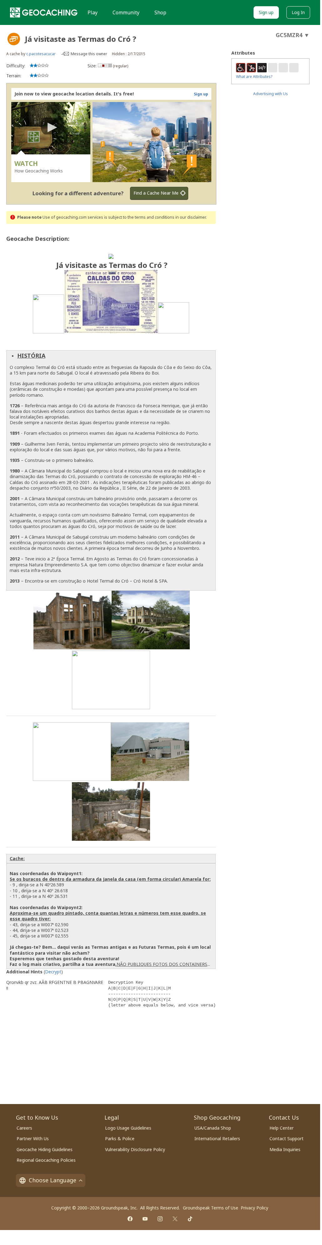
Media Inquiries (284, 1149)
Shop (160, 12)
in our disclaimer (190, 217)
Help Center (281, 1128)
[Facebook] (130, 1218)
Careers (24, 1128)
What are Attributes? (254, 76)
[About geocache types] (13, 38)
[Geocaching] (44, 12)
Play (93, 12)
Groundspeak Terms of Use (210, 1208)
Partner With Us (33, 1138)
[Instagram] (160, 1218)
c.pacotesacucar (41, 53)
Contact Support (286, 1138)
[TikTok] (190, 1218)
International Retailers (217, 1138)
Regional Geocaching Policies (46, 1160)
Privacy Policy (254, 1208)
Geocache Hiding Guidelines (45, 1149)
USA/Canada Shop (212, 1128)
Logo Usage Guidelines (128, 1128)
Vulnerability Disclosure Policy (135, 1149)
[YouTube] (145, 1218)
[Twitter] (175, 1218)
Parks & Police (119, 1138)
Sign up (266, 12)
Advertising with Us (270, 93)
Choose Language (52, 1180)
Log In (298, 12)
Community (126, 12)
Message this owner (89, 53)
